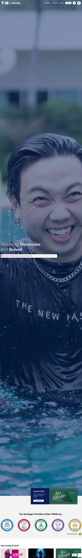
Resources (55, 3)
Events (62, 3)
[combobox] (29, 256)
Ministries (47, 3)
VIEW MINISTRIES (72, 534)
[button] (79, 500)
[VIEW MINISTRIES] (80, 534)
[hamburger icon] (79, 3)
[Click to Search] (74, 3)
